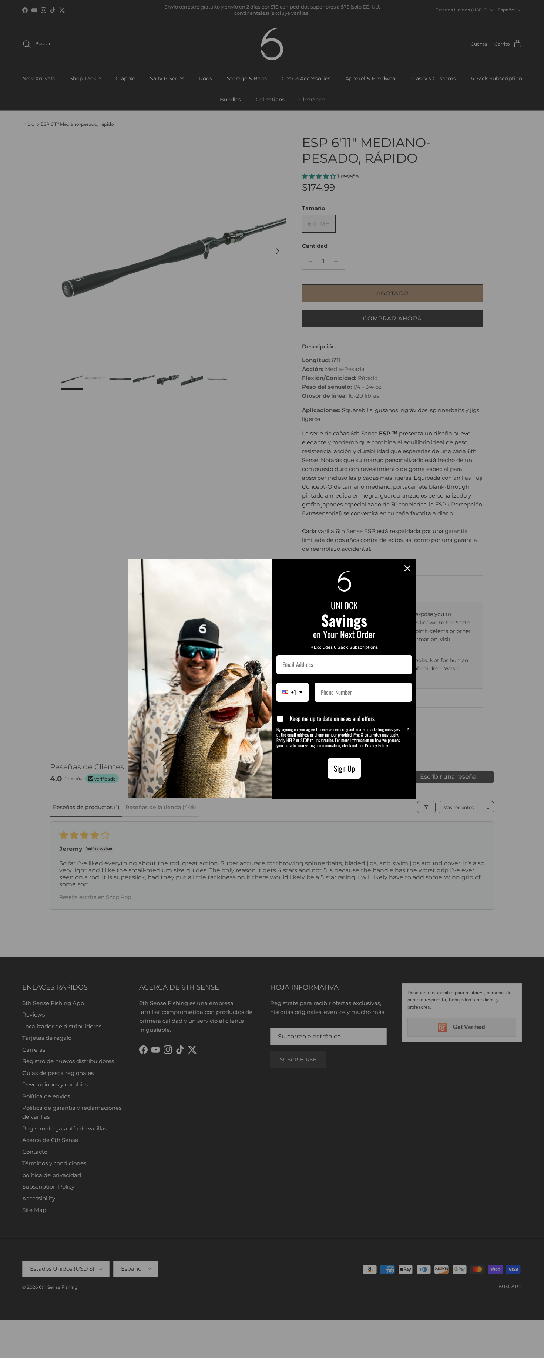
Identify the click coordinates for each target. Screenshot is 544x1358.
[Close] (407, 568)
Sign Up (344, 768)
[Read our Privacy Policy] (407, 730)
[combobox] (292, 692)
